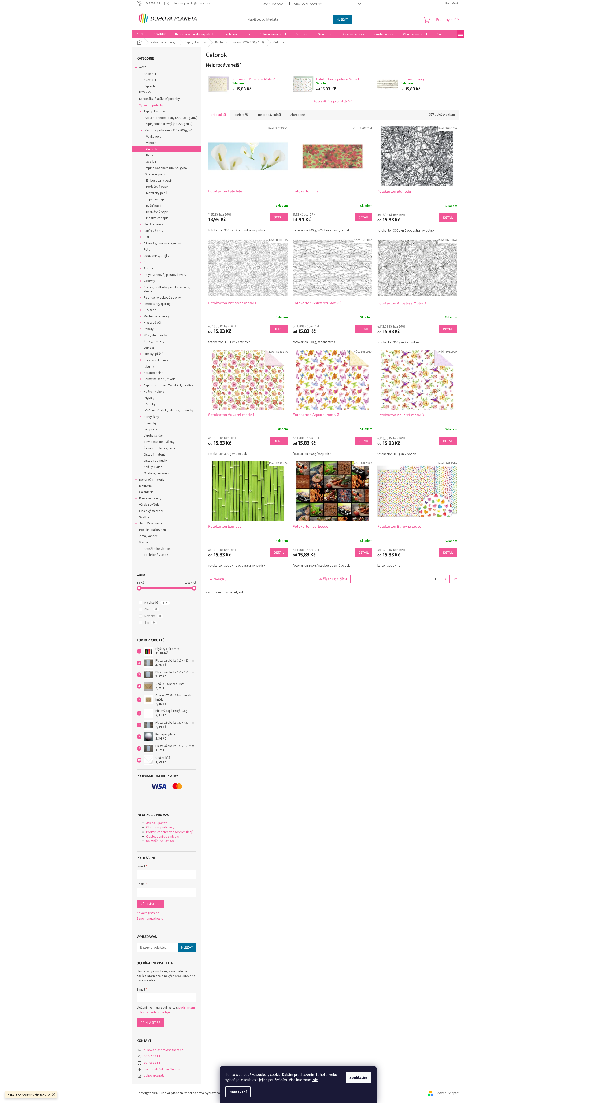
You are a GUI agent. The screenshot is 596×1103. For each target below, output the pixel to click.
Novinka (152, 616)
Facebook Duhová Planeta (162, 1069)
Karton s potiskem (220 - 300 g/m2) (169, 130)
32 (455, 579)
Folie (147, 249)
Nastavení (238, 1091)
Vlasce (143, 542)
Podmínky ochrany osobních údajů (170, 832)
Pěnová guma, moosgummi (163, 243)
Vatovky (149, 281)
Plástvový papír (157, 218)
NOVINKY (145, 92)
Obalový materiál (151, 511)
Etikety (149, 329)
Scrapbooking (153, 372)
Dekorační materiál (152, 479)
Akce (150, 609)
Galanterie (146, 492)
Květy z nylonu (154, 391)
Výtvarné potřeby (151, 105)
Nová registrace (148, 913)
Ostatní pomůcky (156, 460)
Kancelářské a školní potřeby (159, 99)
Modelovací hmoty (157, 316)
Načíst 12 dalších (332, 579)
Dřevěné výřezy (150, 498)
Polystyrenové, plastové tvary (165, 275)
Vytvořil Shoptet (448, 1093)
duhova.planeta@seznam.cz (163, 1050)
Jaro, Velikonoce (151, 523)
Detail (279, 217)
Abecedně (297, 114)
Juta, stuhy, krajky (156, 256)
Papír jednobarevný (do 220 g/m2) (168, 124)
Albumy (149, 366)
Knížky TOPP (153, 467)
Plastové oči (152, 322)
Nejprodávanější (269, 114)
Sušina (148, 268)
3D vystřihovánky (156, 335)
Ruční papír (154, 205)
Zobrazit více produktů (330, 101)
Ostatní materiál (155, 454)
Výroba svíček (153, 435)
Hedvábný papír (157, 212)
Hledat (342, 19)
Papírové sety (153, 230)
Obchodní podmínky (308, 4)
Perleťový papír (157, 186)
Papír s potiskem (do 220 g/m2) (167, 168)
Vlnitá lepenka (153, 224)
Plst (146, 237)
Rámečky (150, 423)
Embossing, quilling (157, 304)
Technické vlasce (156, 555)
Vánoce (151, 143)
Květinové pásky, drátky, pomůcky (169, 410)
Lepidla (149, 347)
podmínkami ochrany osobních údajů (166, 1010)
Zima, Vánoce (148, 536)
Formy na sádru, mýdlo (160, 379)
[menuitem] (140, 34)
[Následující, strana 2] (445, 579)
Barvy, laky (151, 417)
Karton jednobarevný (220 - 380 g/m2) (171, 118)
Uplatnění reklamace (160, 841)
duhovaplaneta (154, 1075)
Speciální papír (155, 174)
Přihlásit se (150, 904)
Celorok (151, 149)
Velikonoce (154, 136)
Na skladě (155, 602)
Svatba (151, 161)
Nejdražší (241, 114)
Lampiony (150, 429)
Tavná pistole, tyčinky (159, 442)
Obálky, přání (153, 354)
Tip (149, 622)
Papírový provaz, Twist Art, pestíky (168, 385)
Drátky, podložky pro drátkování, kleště (167, 289)
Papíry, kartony (154, 111)
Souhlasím (358, 1077)
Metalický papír (156, 193)
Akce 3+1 (150, 80)
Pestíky (150, 404)
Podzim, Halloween (152, 529)
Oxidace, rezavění (156, 473)
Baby (149, 155)
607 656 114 (152, 1056)
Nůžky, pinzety (154, 341)
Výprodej (150, 86)
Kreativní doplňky (156, 360)
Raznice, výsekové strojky (162, 297)
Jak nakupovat (274, 4)
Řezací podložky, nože (160, 448)
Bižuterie (150, 310)
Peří (146, 262)
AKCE (142, 67)
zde (315, 1079)
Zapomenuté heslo (150, 918)
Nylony (149, 398)
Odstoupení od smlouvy (163, 836)
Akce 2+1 (150, 73)
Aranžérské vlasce (157, 548)
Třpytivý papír (156, 199)
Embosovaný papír (159, 180)
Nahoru (220, 579)
